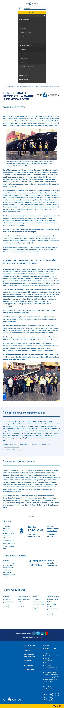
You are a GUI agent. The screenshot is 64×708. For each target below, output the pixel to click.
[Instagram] (57, 694)
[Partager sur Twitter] (38, 633)
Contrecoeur (29, 669)
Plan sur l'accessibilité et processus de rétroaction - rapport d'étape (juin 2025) (52, 675)
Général (27, 650)
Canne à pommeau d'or (11, 449)
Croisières (28, 661)
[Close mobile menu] (44, 15)
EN (19, 8)
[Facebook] (45, 694)
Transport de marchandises (29, 655)
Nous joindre (48, 663)
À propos (47, 653)
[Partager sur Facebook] (34, 633)
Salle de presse (49, 681)
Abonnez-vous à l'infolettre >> (32, 637)
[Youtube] (51, 694)
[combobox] (34, 8)
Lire (6, 606)
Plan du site (48, 665)
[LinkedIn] (51, 699)
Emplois (47, 658)
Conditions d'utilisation (51, 679)
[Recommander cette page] (46, 633)
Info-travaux (48, 660)
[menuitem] (32, 19)
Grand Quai (28, 665)
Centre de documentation (52, 656)
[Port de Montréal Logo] (32, 3)
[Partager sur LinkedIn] (42, 633)
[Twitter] (45, 699)
